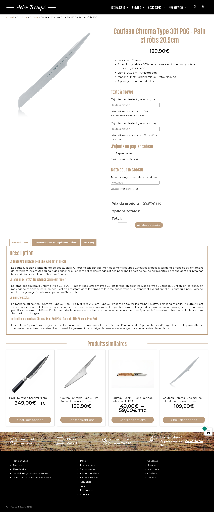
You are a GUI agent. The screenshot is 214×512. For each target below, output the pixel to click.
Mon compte (87, 465)
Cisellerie (152, 473)
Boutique (22, 17)
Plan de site (19, 469)
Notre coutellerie (89, 473)
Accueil (10, 17)
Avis (82, 486)
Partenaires (86, 490)
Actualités (85, 481)
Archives (17, 465)
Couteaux (152, 460)
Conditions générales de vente (30, 473)
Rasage (151, 465)
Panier (83, 460)
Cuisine (34, 17)
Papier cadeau (125, 153)
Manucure (153, 469)
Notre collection (89, 477)
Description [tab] (20, 242)
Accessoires (155, 7)
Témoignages (20, 460)
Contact (84, 494)
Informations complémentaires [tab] (56, 242)
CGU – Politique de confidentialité (32, 477)
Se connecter (88, 469)
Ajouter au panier (148, 225)
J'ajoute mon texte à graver (133, 99)
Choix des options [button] (30, 420)
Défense (152, 477)
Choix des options (132, 420)
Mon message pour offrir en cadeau (134, 177)
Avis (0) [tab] (89, 242)
